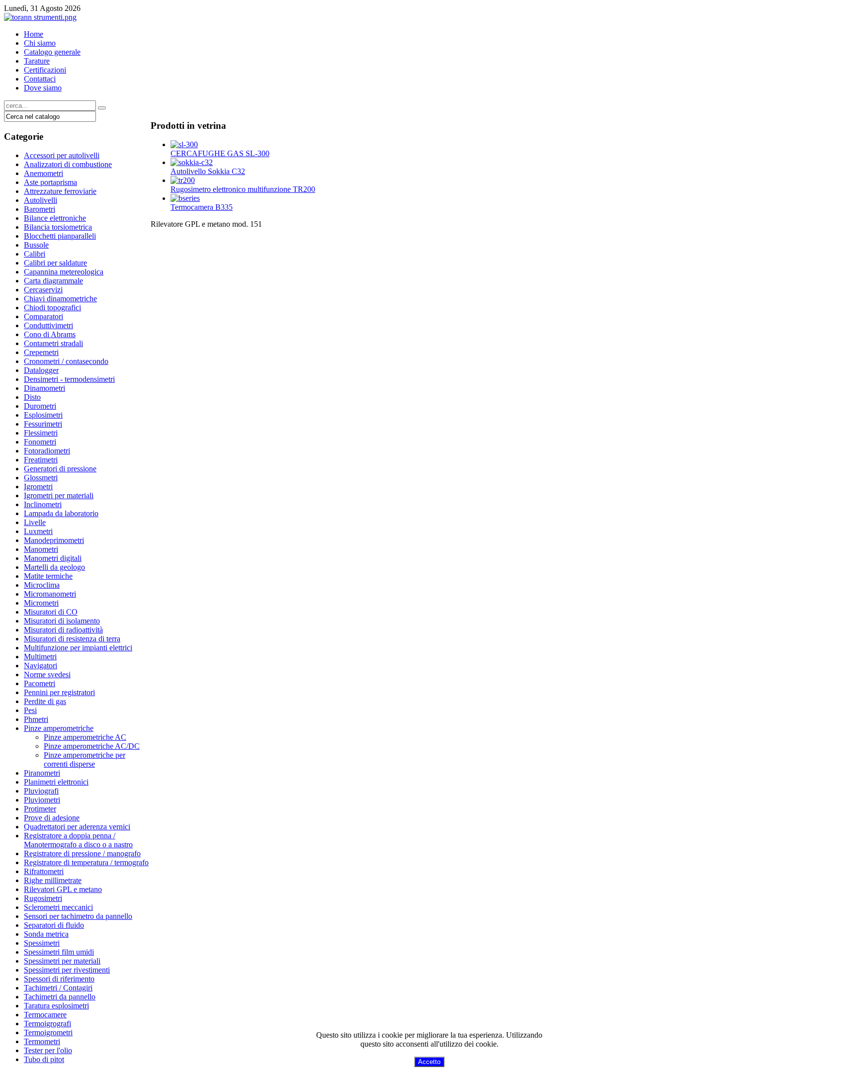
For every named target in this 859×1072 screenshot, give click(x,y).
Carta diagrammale (53, 280)
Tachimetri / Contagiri (58, 987)
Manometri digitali (53, 558)
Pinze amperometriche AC (85, 737)
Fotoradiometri (47, 451)
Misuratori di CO (51, 612)
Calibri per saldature (55, 263)
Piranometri (42, 773)
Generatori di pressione (60, 468)
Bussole (36, 245)
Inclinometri (43, 504)
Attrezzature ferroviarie (60, 191)
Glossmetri (41, 477)
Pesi (30, 710)
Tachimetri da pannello (59, 996)
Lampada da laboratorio (61, 513)
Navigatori (40, 665)
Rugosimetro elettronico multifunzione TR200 (243, 189)
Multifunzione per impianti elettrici (78, 647)
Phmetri (36, 719)
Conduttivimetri (48, 325)
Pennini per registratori (59, 692)
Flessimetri (41, 433)
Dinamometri (44, 388)
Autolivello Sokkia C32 (208, 171)
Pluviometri (42, 800)
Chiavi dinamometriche (60, 298)
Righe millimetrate (53, 880)
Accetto (429, 1062)
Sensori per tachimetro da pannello (78, 916)
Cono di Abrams (50, 334)
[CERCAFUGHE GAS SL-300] (184, 144)
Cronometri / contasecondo (66, 361)
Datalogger (41, 370)
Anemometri (43, 173)
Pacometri (39, 683)
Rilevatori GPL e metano (63, 889)
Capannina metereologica (63, 272)
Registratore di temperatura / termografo (86, 862)
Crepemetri (41, 352)
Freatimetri (41, 459)
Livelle (35, 522)
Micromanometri (50, 594)
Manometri (41, 549)
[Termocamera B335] (185, 198)
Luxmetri (38, 531)
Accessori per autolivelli (61, 155)
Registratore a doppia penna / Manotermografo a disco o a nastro (78, 840)
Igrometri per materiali (58, 495)
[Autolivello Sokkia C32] (192, 162)
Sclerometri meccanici (58, 907)
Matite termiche (48, 576)
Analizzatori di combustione (68, 164)
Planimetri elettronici (56, 782)
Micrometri (41, 603)
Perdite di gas (45, 701)
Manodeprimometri (54, 540)
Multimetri (40, 656)
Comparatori (43, 316)
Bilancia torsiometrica (58, 227)
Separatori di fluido (54, 925)
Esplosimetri (43, 415)
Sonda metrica (46, 934)
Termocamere (45, 1014)
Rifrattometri (44, 871)
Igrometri (38, 486)
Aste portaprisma (50, 182)
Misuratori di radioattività (63, 629)
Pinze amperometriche (58, 728)
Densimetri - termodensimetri (69, 379)
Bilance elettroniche (55, 218)
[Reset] (102, 107)
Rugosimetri (43, 898)
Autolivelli (40, 200)
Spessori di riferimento (59, 979)
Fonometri (40, 442)
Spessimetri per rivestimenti (67, 970)
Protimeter (40, 808)
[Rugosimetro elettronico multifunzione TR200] (183, 180)
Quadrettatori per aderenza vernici (77, 826)
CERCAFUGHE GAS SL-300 (220, 153)
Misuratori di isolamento (62, 621)
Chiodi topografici (52, 307)
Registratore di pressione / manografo (82, 853)
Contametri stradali (53, 343)
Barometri (39, 209)
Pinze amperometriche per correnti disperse (84, 759)
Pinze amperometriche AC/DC (92, 746)
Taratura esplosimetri (56, 1005)
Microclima (42, 585)
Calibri (34, 254)
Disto (32, 397)
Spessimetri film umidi (59, 952)
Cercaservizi (43, 289)
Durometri (40, 406)
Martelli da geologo (54, 567)
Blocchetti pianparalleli (60, 236)
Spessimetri (42, 943)
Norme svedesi (47, 674)
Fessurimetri (43, 424)
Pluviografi (41, 791)
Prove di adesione (52, 817)
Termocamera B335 (202, 207)
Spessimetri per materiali (62, 961)
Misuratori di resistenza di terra (72, 638)
